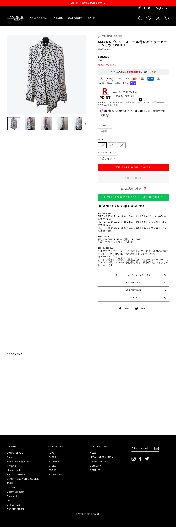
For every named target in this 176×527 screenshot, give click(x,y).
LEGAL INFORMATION (101, 457)
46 (111, 145)
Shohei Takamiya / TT (18, 461)
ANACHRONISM (15, 509)
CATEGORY (75, 18)
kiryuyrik (11, 466)
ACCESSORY (55, 474)
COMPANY (95, 466)
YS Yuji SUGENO (16, 474)
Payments (133, 282)
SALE (91, 18)
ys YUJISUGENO (110, 36)
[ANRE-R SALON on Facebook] (140, 459)
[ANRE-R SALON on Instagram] (133, 459)
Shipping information (133, 275)
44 (102, 145)
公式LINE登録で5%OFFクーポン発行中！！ (133, 197)
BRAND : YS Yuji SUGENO (121, 206)
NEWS (93, 453)
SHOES (52, 466)
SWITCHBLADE (15, 453)
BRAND (58, 18)
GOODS (52, 470)
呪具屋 (10, 483)
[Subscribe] (156, 448)
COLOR (102, 125)
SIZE (101, 140)
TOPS (51, 453)
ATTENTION (133, 290)
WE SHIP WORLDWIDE (133, 167)
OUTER (52, 457)
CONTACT (133, 298)
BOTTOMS (53, 461)
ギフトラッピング (107, 152)
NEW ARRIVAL (39, 18)
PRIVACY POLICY (99, 461)
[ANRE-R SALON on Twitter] (147, 459)
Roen (10, 457)
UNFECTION (13, 505)
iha (8, 500)
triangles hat (13, 470)
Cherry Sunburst (15, 492)
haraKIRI (11, 487)
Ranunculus (13, 496)
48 (121, 145)
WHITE (105, 131)
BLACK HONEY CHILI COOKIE (23, 479)
